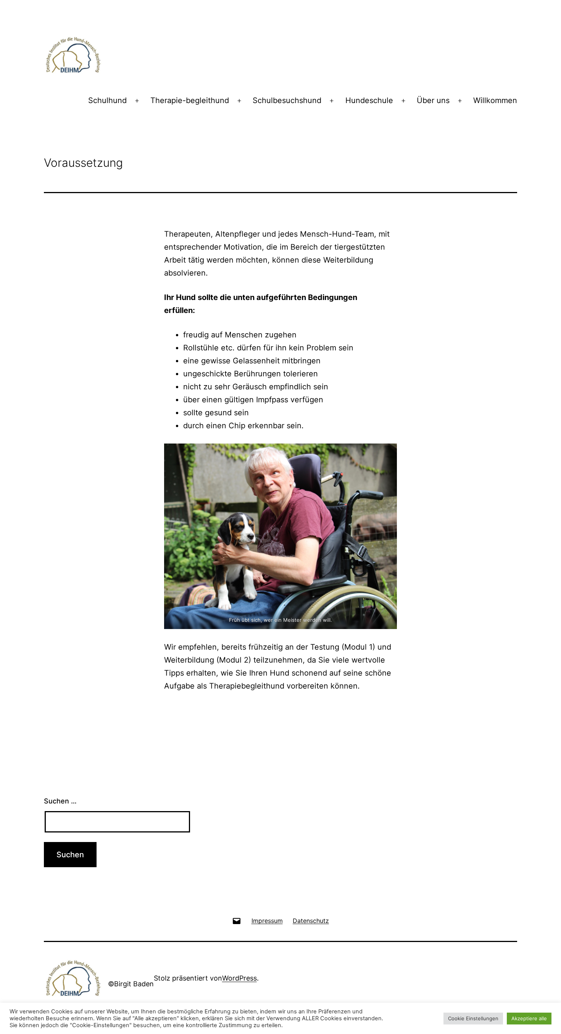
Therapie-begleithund (189, 100)
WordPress (239, 978)
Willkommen (495, 100)
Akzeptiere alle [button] (529, 1018)
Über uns (433, 100)
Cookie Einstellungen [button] (473, 1018)
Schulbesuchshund (287, 100)
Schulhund (107, 100)
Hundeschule (369, 100)
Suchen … (60, 801)
